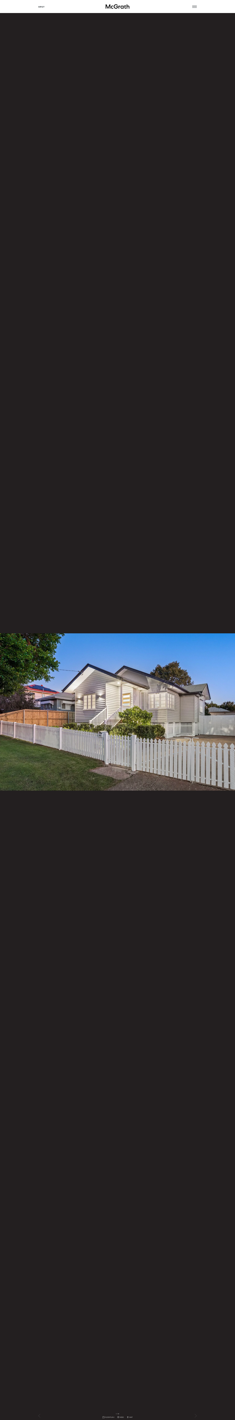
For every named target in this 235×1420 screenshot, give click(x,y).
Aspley (41, 7)
